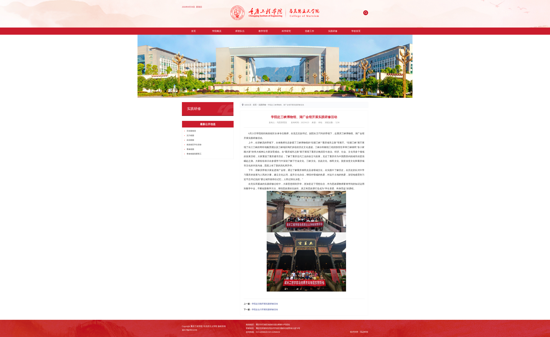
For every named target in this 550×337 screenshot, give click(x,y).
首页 (193, 31)
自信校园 (190, 140)
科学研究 (286, 31)
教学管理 (263, 31)
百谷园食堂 (191, 131)
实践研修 (332, 31)
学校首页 (356, 31)
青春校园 (190, 149)
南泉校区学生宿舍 (194, 145)
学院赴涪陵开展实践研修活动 (265, 304)
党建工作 (309, 31)
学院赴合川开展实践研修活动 (265, 309)
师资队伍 (239, 31)
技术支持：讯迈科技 (359, 332)
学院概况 (216, 31)
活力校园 (190, 135)
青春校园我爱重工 (194, 154)
